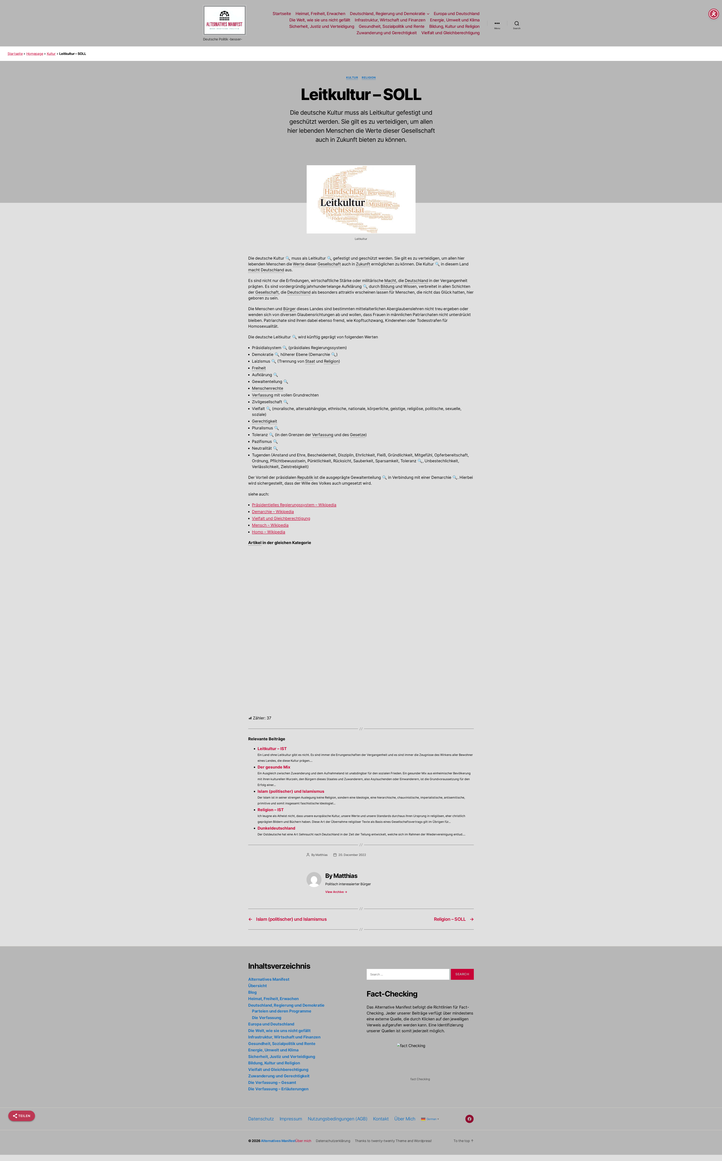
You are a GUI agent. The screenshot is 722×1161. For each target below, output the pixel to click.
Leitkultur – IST (260, 696)
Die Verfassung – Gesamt (272, 1082)
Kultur (51, 54)
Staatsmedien (259, 593)
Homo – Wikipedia (268, 532)
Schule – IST (258, 555)
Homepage (34, 54)
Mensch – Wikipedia (270, 525)
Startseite (282, 13)
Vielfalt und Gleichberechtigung (450, 32)
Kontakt (381, 1119)
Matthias (321, 855)
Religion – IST (259, 677)
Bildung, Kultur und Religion (454, 26)
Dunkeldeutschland (276, 828)
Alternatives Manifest (268, 979)
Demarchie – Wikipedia (273, 511)
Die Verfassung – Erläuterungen (278, 1089)
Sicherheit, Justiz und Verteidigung (321, 26)
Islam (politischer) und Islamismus (276, 654)
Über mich (404, 1119)
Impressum (291, 1119)
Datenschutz (261, 1119)
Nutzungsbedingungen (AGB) (337, 1119)
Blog (252, 992)
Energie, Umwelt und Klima (455, 20)
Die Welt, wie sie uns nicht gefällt (319, 20)
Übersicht (257, 985)
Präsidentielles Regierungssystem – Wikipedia (294, 505)
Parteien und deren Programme (281, 1011)
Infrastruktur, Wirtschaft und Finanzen (390, 20)
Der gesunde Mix (262, 574)
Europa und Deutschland (457, 13)
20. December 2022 (352, 855)
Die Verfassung (266, 1017)
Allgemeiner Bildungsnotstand (273, 612)
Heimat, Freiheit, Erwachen (320, 13)
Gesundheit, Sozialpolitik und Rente (392, 26)
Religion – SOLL (260, 630)
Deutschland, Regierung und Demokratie (387, 13)
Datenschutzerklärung (333, 1141)
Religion (369, 77)
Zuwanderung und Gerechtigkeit (386, 32)
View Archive (336, 892)
